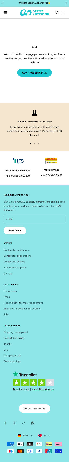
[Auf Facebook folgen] (5, 423)
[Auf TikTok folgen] (23, 423)
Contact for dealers (14, 261)
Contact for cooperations (17, 255)
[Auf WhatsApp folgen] (33, 423)
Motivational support (15, 267)
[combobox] (44, 435)
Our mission (10, 291)
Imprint (8, 343)
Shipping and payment (16, 332)
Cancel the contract (34, 408)
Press (7, 296)
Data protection (12, 355)
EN (45, 435)
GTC (6, 349)
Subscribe (15, 230)
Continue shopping (34, 72)
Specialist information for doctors (22, 308)
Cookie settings (12, 361)
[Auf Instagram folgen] (14, 423)
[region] (34, 123)
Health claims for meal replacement (23, 302)
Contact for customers (16, 249)
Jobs (6, 314)
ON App (8, 273)
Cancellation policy (14, 338)
